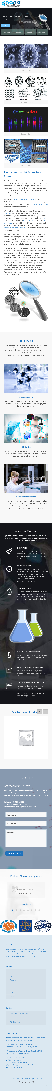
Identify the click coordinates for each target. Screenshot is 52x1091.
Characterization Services (19, 1014)
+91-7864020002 (18, 802)
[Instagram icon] (33, 1082)
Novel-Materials (18, 32)
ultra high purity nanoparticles (23, 199)
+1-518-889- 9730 (24, 1062)
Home (12, 972)
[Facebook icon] (19, 1082)
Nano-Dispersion (7, 32)
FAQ (11, 992)
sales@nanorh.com (20, 804)
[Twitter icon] (22, 1082)
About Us (13, 976)
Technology (14, 988)
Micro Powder (20, 228)
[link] (26, 58)
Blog (11, 984)
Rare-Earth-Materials (41, 32)
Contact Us (5, 25)
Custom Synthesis (16, 1018)
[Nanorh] (11, 4)
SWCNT (44, 218)
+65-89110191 (21, 1060)
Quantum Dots (9, 228)
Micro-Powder (29, 32)
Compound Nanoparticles (39, 204)
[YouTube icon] (26, 1082)
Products (13, 980)
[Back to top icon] (46, 1085)
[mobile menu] (48, 4)
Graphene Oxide (29, 220)
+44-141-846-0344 (27, 1065)
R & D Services (15, 1022)
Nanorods (7, 213)
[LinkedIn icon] (29, 1082)
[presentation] (39, 711)
